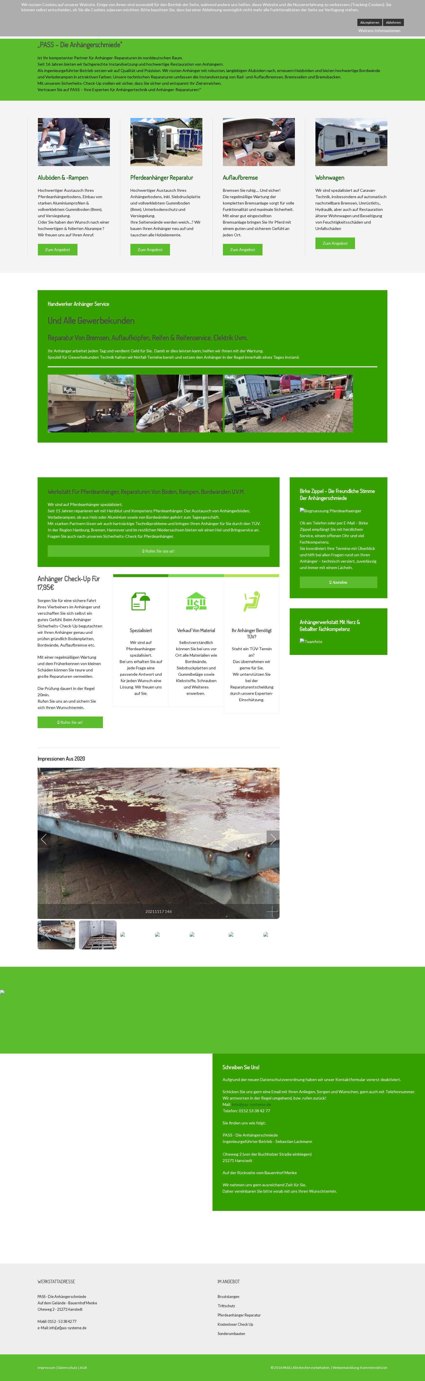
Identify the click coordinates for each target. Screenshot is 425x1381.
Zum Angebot (57, 249)
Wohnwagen (329, 177)
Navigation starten (361, 1238)
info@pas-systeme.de (251, 1104)
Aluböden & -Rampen (63, 177)
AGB (83, 1367)
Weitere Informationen (379, 30)
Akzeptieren (369, 22)
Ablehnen (393, 22)
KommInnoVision (373, 1367)
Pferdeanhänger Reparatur (161, 177)
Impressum (47, 1367)
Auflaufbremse (240, 177)
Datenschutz (67, 1367)
